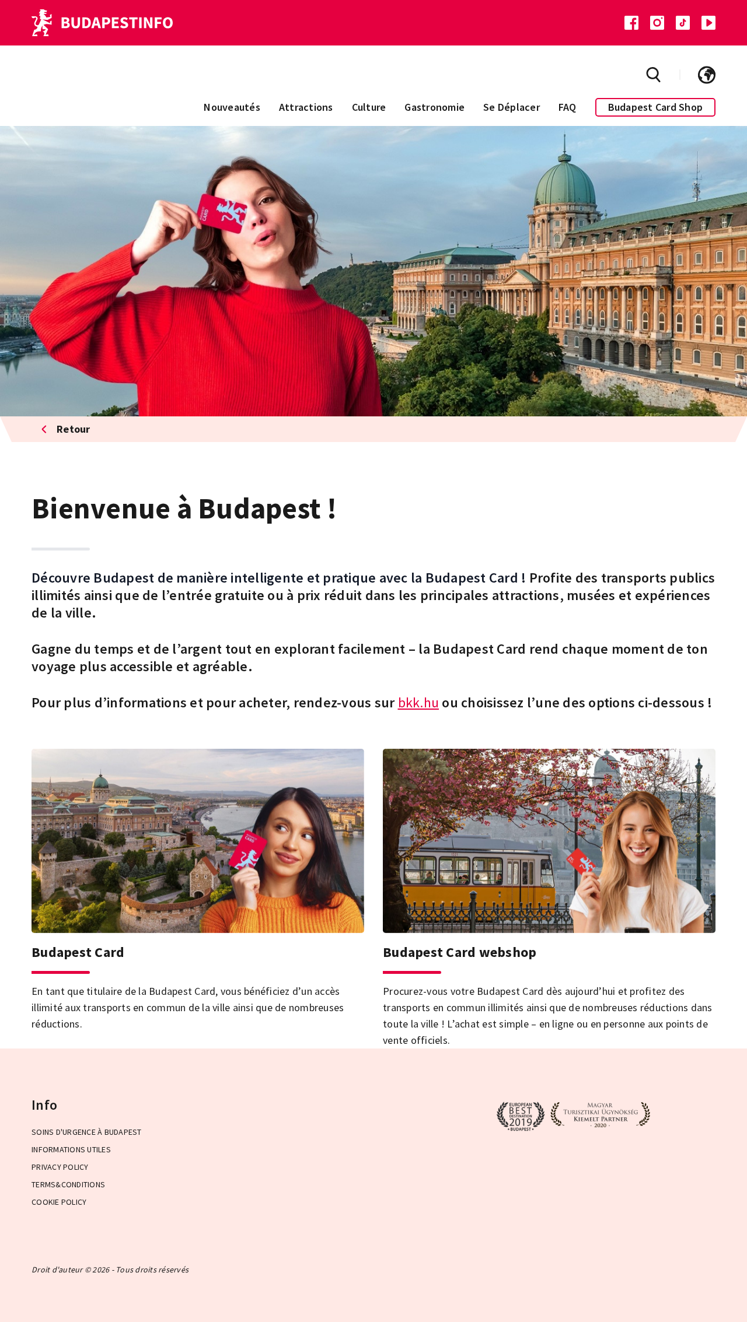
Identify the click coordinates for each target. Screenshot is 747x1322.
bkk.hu (418, 702)
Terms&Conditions (68, 1184)
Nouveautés (232, 107)
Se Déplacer (511, 107)
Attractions (306, 107)
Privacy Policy (60, 1167)
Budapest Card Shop (655, 107)
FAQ (567, 107)
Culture (369, 107)
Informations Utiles (71, 1149)
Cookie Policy (59, 1202)
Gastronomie (434, 107)
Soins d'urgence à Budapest (87, 1132)
